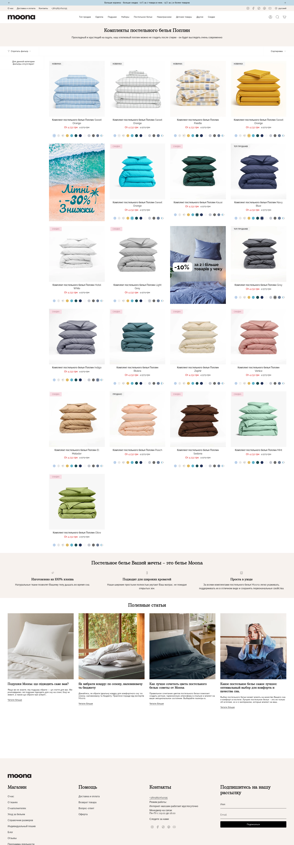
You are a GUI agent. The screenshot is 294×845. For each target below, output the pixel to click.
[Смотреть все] (102, 135)
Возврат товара (87, 802)
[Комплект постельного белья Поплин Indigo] (77, 337)
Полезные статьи (147, 605)
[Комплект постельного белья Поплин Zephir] (198, 337)
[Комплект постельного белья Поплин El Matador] (77, 419)
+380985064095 (59, 8)
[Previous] (9, 2)
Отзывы (12, 838)
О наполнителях (17, 808)
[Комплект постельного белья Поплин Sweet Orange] (77, 89)
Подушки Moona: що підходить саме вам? (38, 684)
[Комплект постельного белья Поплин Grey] (258, 254)
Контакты (43, 8)
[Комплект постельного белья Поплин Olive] (77, 502)
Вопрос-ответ (86, 808)
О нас (10, 8)
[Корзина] (284, 17)
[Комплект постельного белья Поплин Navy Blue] (258, 171)
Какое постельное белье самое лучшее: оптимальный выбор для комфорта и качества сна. (248, 688)
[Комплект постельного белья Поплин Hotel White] (77, 254)
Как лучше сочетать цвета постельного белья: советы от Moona (178, 686)
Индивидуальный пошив (22, 826)
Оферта (83, 814)
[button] (99, 17)
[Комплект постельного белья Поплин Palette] (198, 89)
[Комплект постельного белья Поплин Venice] (258, 337)
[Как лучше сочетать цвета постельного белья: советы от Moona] (182, 646)
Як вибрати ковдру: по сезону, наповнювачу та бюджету (111, 686)
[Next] (285, 2)
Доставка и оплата (26, 8)
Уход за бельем (16, 814)
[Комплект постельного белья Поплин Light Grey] (137, 254)
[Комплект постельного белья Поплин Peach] (137, 419)
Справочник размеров (20, 820)
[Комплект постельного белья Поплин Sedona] (198, 419)
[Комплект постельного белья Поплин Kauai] (198, 171)
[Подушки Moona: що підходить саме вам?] (41, 646)
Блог (10, 832)
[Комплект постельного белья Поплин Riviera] (137, 337)
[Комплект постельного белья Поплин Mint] (258, 419)
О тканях (13, 802)
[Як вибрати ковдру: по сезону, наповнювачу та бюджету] (112, 646)
